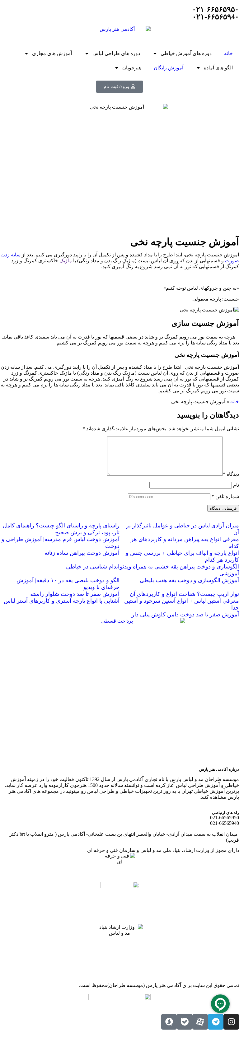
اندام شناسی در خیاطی (93, 566)
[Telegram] (215, 1022)
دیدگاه (231, 474)
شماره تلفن (225, 496)
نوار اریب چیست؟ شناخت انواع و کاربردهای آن (184, 594)
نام (236, 485)
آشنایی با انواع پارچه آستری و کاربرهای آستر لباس (62, 601)
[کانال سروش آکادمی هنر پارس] (169, 1022)
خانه (228, 53)
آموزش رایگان (168, 67)
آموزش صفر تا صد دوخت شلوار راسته (75, 594)
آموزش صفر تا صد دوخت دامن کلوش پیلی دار (185, 614)
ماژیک (65, 260)
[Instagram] (231, 1022)
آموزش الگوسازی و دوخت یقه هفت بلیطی (189, 580)
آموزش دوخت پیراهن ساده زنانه (82, 553)
